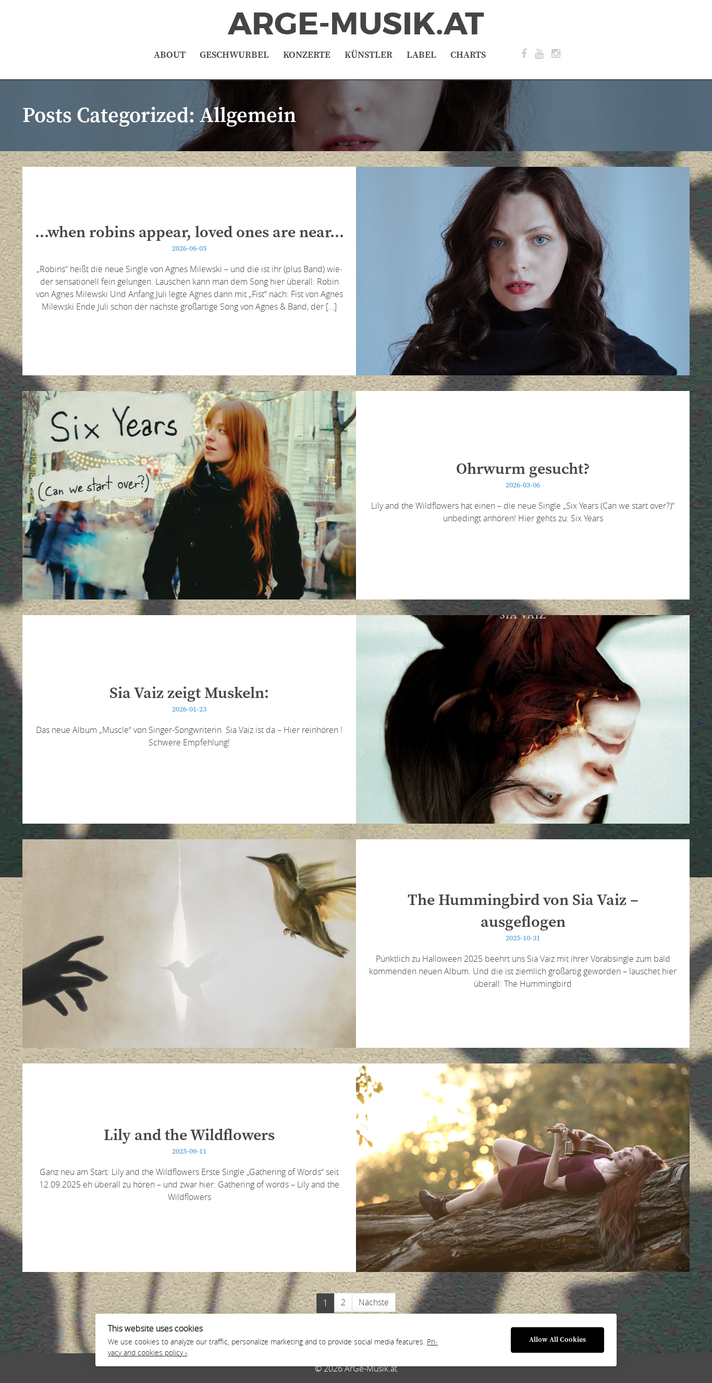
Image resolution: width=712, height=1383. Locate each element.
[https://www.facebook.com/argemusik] (524, 54)
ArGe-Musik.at (356, 24)
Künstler (368, 55)
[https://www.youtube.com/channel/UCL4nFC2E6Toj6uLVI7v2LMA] (539, 54)
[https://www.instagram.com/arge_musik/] (555, 54)
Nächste (374, 1302)
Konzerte (306, 55)
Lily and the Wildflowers (189, 1135)
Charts (468, 55)
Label (421, 55)
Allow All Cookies (557, 1340)
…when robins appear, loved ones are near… (189, 232)
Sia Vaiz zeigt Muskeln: (189, 693)
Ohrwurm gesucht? (523, 469)
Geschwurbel (234, 55)
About (170, 55)
